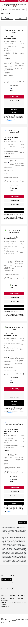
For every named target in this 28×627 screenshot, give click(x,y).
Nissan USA (26, 620)
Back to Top (22, 522)
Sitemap (14, 620)
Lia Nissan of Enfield (2, 620)
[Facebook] (2, 588)
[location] (17, 1)
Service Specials (14, 602)
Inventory (4, 595)
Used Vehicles (4, 600)
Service (12, 595)
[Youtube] (12, 588)
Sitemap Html (18, 620)
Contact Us (7, 579)
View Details (14, 109)
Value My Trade (22, 602)
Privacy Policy (9, 120)
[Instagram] (6, 588)
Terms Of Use (10, 620)
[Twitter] (9, 588)
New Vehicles (4, 598)
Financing (21, 595)
